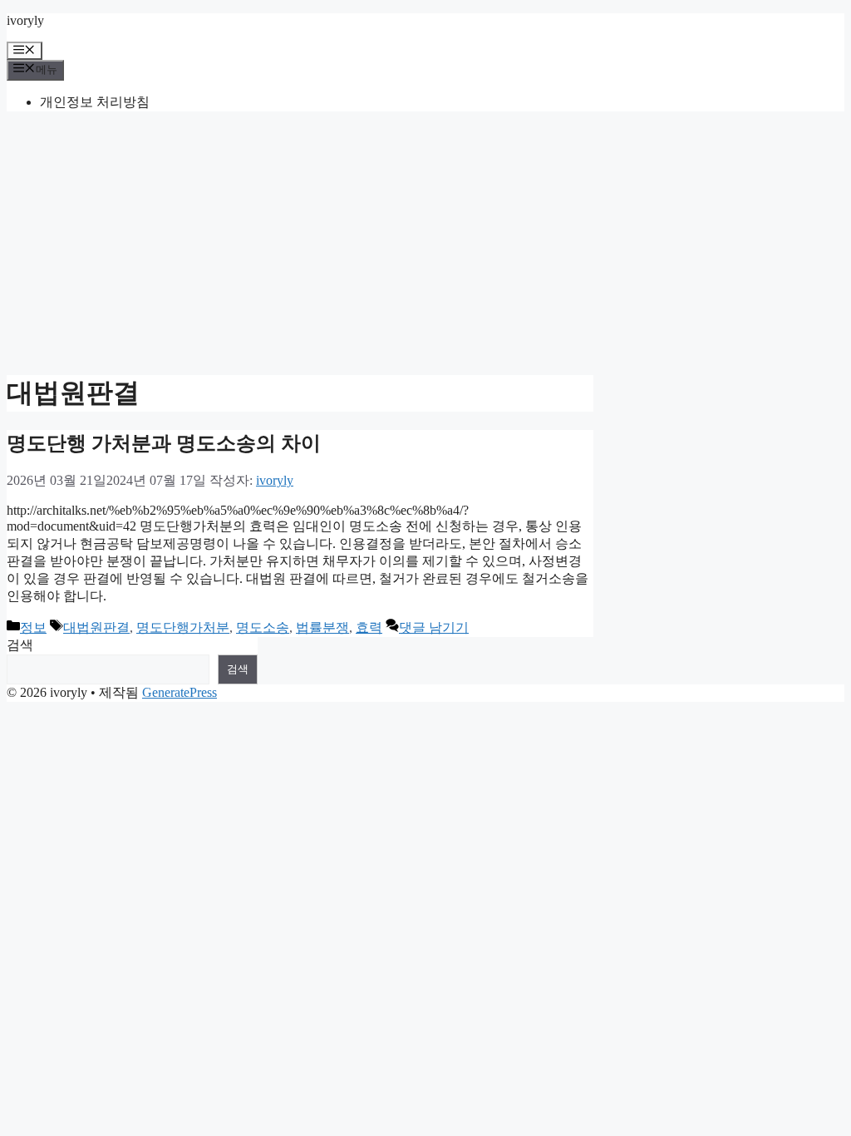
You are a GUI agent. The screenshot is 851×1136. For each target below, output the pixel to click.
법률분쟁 (322, 627)
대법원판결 (96, 627)
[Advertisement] (425, 241)
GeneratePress (179, 692)
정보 (33, 627)
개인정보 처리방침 (95, 102)
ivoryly (25, 20)
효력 (369, 627)
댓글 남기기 (434, 627)
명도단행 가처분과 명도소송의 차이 (164, 443)
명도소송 (262, 627)
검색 (20, 645)
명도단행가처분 (182, 627)
